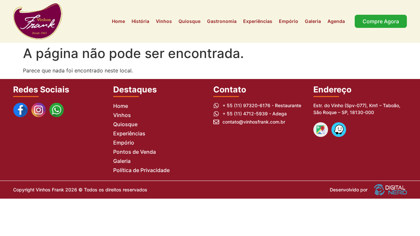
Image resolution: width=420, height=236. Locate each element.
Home (118, 21)
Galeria (313, 21)
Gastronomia (222, 21)
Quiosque (189, 21)
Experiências (257, 21)
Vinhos (164, 21)
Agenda (336, 21)
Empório (288, 21)
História (140, 21)
